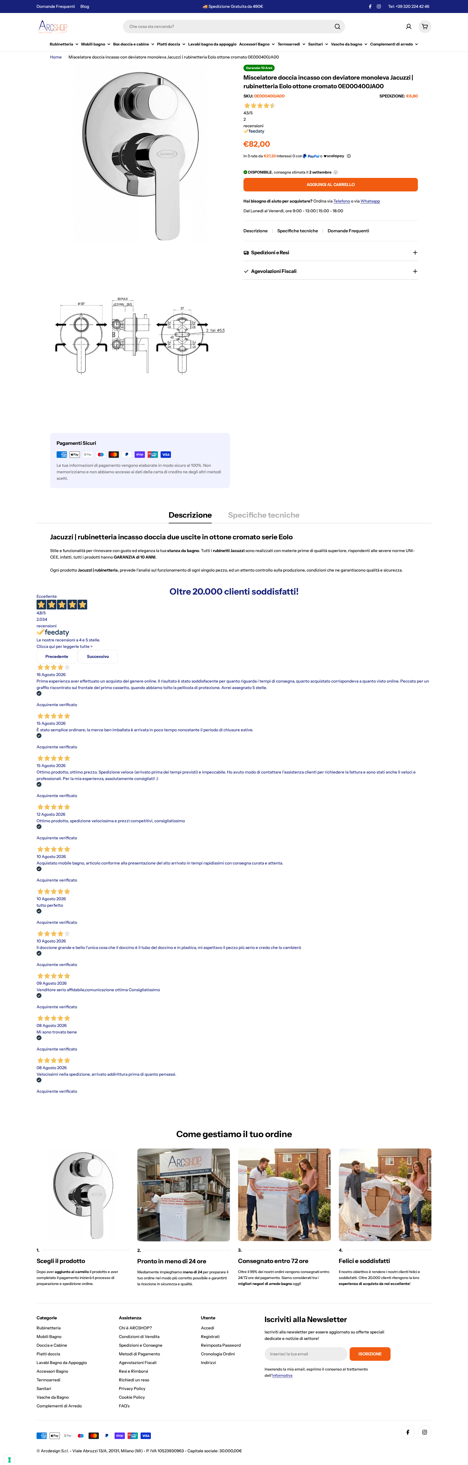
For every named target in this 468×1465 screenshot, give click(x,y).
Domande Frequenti (56, 6)
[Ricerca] (337, 26)
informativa (282, 1375)
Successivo (98, 656)
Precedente (57, 656)
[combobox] (234, 26)
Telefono (341, 201)
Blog (84, 6)
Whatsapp (370, 201)
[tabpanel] (234, 553)
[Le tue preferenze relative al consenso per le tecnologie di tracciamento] (9, 1460)
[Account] (408, 26)
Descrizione (255, 230)
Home (56, 57)
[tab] (190, 516)
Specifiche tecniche (297, 230)
